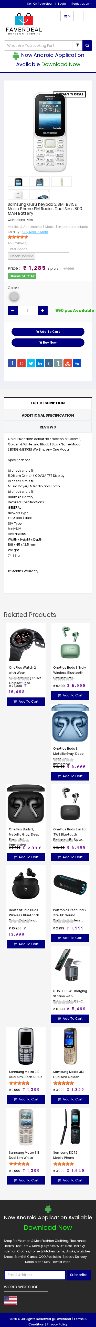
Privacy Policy (57, 1324)
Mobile (50, 227)
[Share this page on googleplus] (21, 363)
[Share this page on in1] (58, 363)
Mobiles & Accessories (25, 227)
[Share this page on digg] (77, 363)
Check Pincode (21, 256)
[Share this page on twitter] (31, 363)
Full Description (48, 403)
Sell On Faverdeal (39, 4)
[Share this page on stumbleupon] (67, 363)
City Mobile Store (35, 232)
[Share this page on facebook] (12, 363)
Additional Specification (48, 415)
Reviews (48, 427)
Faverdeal (64, 1319)
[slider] (18, 237)
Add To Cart (49, 331)
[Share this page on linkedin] (40, 363)
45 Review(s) (18, 243)
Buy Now (49, 342)
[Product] (77, 45)
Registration (80, 4)
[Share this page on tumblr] (49, 363)
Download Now (60, 64)
